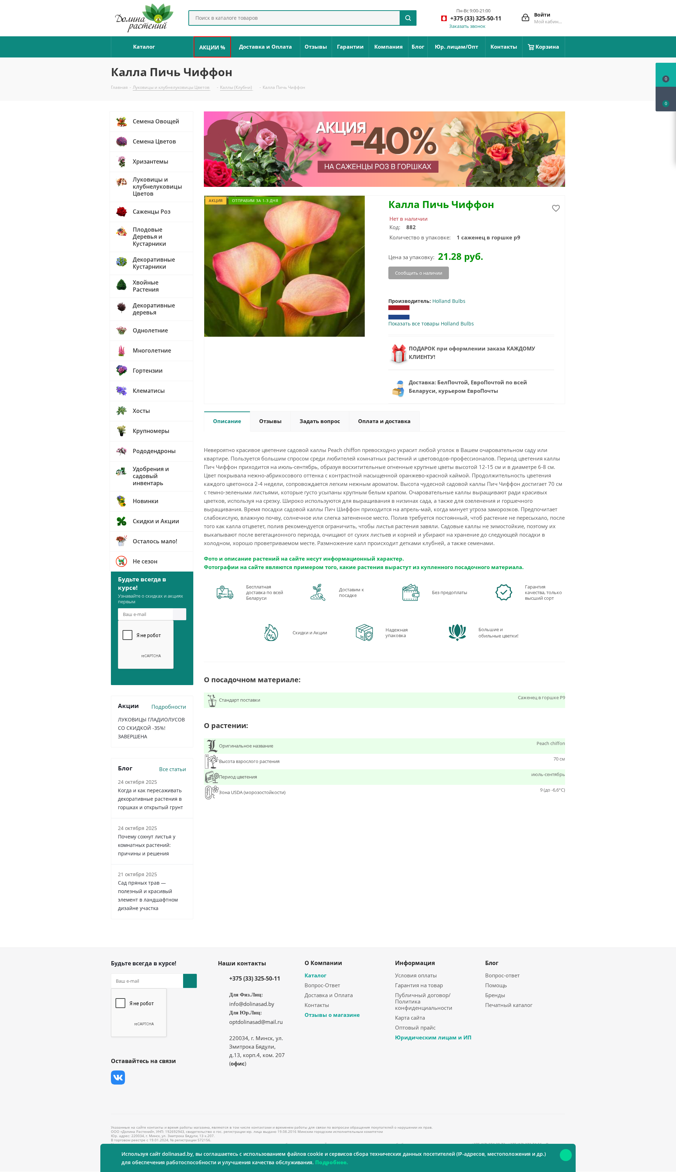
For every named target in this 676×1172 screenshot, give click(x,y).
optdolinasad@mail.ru (256, 1021)
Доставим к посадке (351, 592)
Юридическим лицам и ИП (433, 1037)
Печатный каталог (508, 1004)
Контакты (317, 1004)
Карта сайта (410, 1017)
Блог (492, 963)
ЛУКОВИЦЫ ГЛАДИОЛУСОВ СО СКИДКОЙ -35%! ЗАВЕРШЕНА (151, 728)
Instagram (153, 1077)
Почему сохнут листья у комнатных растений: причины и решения (146, 845)
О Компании (323, 963)
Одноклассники (118, 1095)
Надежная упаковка (397, 632)
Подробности (168, 706)
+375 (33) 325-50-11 (254, 978)
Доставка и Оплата (329, 995)
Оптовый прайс (415, 1027)
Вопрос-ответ (502, 975)
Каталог (315, 975)
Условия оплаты (416, 975)
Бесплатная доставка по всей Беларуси (264, 592)
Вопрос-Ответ (322, 985)
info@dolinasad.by (251, 1003)
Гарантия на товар (419, 985)
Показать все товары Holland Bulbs (431, 323)
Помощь (496, 985)
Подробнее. (331, 1162)
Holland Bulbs (448, 301)
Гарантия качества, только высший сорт (543, 592)
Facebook (136, 1077)
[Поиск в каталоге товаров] (408, 18)
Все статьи (172, 769)
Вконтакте (118, 1077)
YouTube (171, 1077)
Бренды (495, 995)
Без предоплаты (449, 592)
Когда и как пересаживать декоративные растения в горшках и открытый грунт (150, 799)
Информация (415, 963)
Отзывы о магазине (332, 1014)
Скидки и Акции (310, 632)
